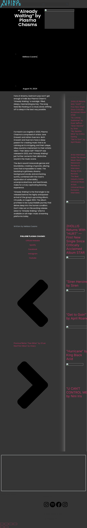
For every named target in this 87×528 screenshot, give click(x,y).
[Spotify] (52, 504)
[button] (43, 4)
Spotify (33, 245)
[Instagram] (46, 504)
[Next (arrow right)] (6, 527)
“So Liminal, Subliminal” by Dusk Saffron (77, 120)
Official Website (33, 240)
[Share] (11, 524)
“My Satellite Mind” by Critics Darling (78, 134)
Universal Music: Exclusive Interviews (78, 190)
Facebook (32, 249)
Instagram (32, 253)
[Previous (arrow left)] (2, 527)
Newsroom (75, 163)
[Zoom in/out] (2, 524)
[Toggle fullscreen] (6, 524)
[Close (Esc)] (15, 524)
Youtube (32, 258)
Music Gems (76, 160)
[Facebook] (59, 504)
